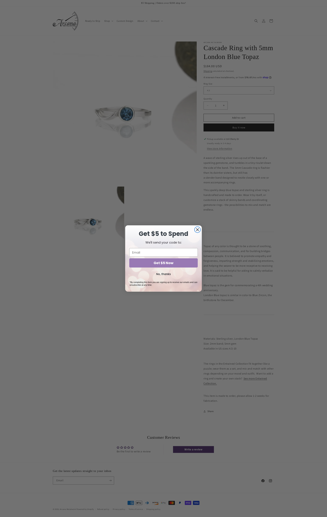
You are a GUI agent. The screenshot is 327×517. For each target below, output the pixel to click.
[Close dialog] (197, 230)
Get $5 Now (163, 263)
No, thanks (163, 274)
